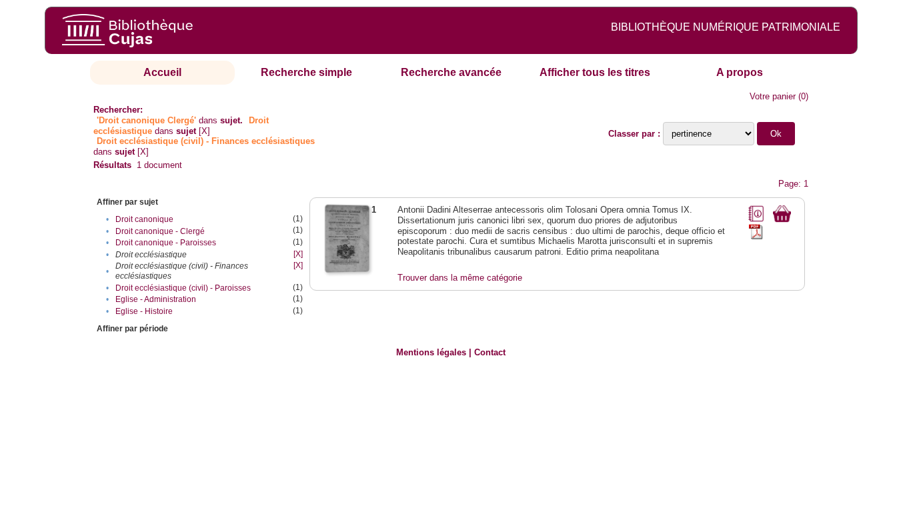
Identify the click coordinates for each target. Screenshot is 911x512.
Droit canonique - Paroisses (165, 242)
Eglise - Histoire (144, 311)
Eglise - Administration (155, 299)
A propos (739, 72)
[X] (204, 131)
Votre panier (773, 96)
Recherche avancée (451, 72)
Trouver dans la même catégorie (459, 278)
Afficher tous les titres (595, 72)
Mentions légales (431, 352)
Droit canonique (144, 219)
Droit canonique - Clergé (160, 231)
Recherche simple (306, 72)
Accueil (162, 72)
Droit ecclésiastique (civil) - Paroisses (183, 288)
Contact (490, 352)
